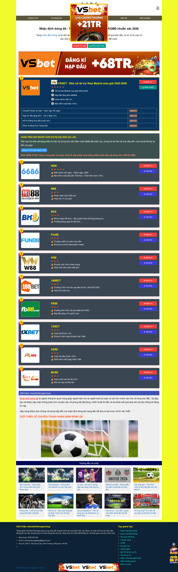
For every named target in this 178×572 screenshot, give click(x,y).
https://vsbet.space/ (128, 561)
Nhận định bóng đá (29, 398)
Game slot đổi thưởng (129, 533)
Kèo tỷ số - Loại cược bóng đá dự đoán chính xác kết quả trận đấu (60, 513)
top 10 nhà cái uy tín (128, 552)
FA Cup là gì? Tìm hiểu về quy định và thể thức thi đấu (145, 511)
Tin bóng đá (56, 18)
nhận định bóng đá (51, 35)
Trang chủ (33, 18)
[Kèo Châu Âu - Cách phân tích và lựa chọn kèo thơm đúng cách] (32, 481)
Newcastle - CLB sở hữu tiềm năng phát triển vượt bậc (31, 511)
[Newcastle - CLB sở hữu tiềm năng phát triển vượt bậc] (32, 507)
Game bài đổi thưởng (128, 530)
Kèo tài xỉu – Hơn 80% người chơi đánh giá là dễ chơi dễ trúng (117, 513)
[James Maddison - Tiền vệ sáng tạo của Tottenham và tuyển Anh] (89, 507)
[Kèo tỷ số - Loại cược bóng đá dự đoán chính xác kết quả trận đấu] (60, 507)
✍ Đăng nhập (148, 87)
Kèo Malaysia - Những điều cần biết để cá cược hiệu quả (59, 485)
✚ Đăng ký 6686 (79, 46)
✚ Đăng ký (147, 82)
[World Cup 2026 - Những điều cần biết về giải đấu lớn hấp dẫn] (117, 481)
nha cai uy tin (125, 555)
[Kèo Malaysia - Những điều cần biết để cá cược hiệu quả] (60, 481)
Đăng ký (133, 111)
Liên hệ (123, 18)
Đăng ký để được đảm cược (34, 150)
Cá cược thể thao (127, 536)
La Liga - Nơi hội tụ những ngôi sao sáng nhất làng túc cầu (88, 487)
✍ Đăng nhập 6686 (97, 46)
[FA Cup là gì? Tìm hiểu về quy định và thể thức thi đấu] (146, 507)
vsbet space (125, 549)
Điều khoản (145, 18)
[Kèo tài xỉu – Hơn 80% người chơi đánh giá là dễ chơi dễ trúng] (117, 507)
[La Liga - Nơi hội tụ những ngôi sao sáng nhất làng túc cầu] (89, 481)
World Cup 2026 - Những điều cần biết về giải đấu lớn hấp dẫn (117, 487)
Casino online (125, 539)
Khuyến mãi (125, 546)
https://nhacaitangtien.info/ (130, 558)
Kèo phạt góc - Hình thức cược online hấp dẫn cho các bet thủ (145, 487)
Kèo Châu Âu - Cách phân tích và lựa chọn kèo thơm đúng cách (30, 487)
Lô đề (122, 543)
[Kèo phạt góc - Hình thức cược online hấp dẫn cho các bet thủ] (146, 481)
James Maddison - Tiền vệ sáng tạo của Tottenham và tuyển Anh (88, 513)
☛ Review (148, 171)
